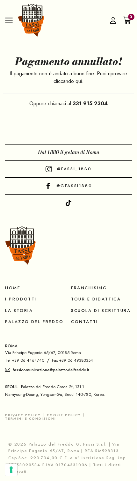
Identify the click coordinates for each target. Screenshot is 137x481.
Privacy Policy (22, 415)
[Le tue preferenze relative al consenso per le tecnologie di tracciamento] (11, 470)
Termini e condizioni (30, 418)
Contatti (84, 322)
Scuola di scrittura (101, 310)
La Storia (19, 310)
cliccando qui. (68, 81)
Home (12, 288)
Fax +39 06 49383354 (72, 360)
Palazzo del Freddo (34, 322)
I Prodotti (21, 299)
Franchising (89, 288)
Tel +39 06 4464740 (24, 360)
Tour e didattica (96, 299)
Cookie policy (64, 415)
